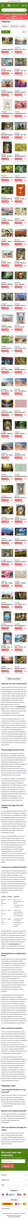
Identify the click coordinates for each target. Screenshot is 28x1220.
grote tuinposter (14, 944)
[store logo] (13, 5)
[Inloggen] (23, 5)
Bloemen (5, 26)
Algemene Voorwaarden (8, 1213)
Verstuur (6, 1166)
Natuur (23, 26)
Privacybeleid (16, 1213)
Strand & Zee (14, 26)
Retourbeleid (22, 1213)
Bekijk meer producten (14, 679)
